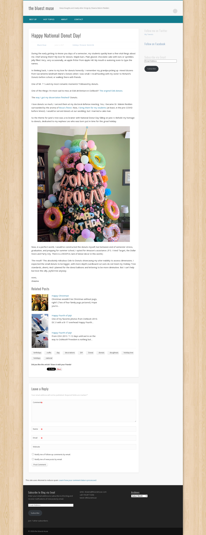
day (58, 352)
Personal (83, 45)
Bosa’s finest (65, 107)
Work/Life (90, 45)
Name (38, 429)
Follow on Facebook (154, 44)
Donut (90, 352)
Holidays (75, 45)
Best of (33, 19)
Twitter (163, 11)
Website (36, 446)
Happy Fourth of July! (62, 315)
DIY (81, 352)
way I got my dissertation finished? (53, 97)
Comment (38, 403)
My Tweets (148, 34)
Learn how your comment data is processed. (78, 480)
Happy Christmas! (60, 295)
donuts (101, 352)
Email (38, 438)
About (64, 19)
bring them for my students (93, 107)
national (49, 358)
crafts (49, 352)
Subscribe (151, 68)
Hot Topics (48, 19)
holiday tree (128, 352)
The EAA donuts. (111, 90)
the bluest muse (41, 8)
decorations (70, 352)
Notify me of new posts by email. (48, 459)
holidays (37, 358)
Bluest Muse (41, 45)
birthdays (37, 352)
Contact (78, 19)
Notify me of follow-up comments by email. (53, 454)
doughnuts (114, 352)
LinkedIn (169, 11)
